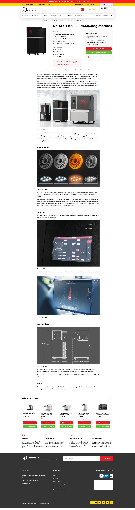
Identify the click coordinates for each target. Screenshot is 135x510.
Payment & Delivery (91, 4)
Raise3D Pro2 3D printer (29, 413)
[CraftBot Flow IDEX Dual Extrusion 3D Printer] (66, 407)
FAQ (75, 70)
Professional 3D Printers (58, 21)
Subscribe (107, 458)
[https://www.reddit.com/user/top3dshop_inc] (107, 502)
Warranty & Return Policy (59, 484)
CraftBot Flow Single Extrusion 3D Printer (46, 414)
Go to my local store (104, 9)
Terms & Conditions (57, 487)
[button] (109, 398)
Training (105, 15)
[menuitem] (25, 16)
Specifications (56, 70)
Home (23, 21)
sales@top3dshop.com (32, 480)
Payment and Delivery (87, 70)
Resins (61, 15)
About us (97, 15)
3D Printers (25, 15)
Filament (53, 15)
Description (44, 70)
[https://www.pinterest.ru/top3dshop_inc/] (111, 502)
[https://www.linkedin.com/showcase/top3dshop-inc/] (103, 502)
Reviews (67, 70)
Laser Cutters (78, 15)
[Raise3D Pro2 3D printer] (30, 407)
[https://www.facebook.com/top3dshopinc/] (92, 502)
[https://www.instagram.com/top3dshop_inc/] (96, 502)
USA (103, 4)
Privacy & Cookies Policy (58, 489)
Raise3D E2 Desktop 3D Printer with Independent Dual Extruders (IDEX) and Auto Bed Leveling (102, 414)
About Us (55, 475)
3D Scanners (35, 15)
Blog (112, 15)
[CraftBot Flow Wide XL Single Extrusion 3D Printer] (84, 407)
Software (69, 15)
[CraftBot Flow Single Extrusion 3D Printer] (48, 407)
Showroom (55, 478)
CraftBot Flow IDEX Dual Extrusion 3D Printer (66, 414)
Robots (45, 15)
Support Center (79, 4)
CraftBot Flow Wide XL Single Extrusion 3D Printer (84, 414)
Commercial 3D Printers (43, 21)
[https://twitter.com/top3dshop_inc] (99, 502)
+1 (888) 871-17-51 (32, 4)
